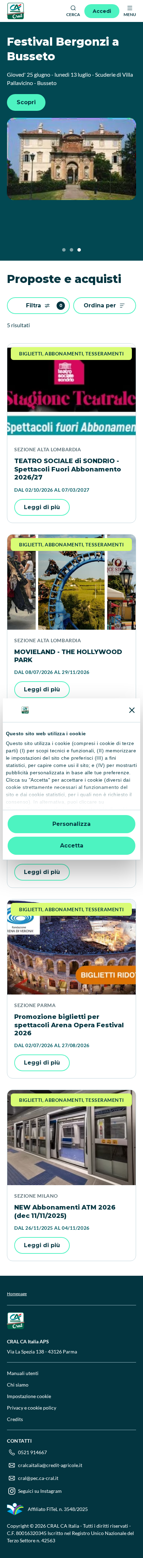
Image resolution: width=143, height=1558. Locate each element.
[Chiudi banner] (131, 710)
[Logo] (15, 11)
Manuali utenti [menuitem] (23, 1373)
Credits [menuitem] (15, 1419)
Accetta (71, 845)
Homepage (17, 1293)
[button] (64, 250)
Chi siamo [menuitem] (17, 1385)
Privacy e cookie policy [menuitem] (31, 1408)
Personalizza (71, 824)
